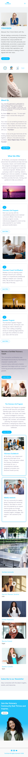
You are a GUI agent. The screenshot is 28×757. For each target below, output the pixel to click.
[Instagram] (14, 750)
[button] (14, 583)
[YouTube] (16, 750)
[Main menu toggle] (25, 3)
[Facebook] (11, 750)
